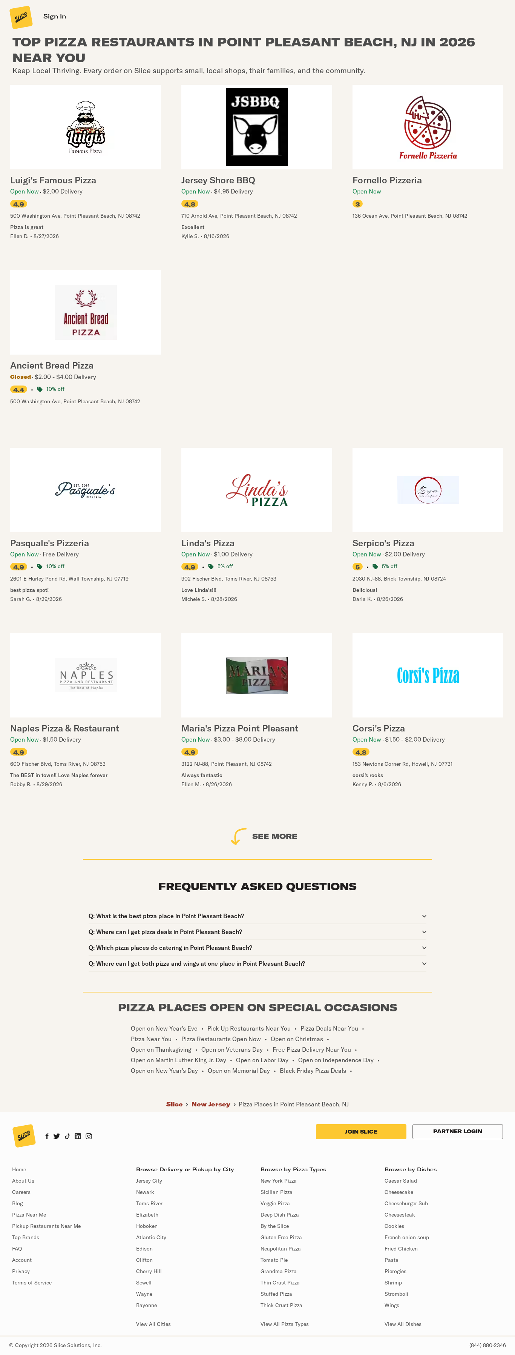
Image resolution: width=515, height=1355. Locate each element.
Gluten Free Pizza (281, 1237)
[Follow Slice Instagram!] (89, 1137)
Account (22, 1260)
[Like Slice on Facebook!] (47, 1137)
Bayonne (146, 1305)
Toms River (149, 1203)
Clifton (144, 1260)
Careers (21, 1192)
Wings (392, 1305)
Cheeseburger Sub (406, 1203)
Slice (174, 1104)
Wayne (144, 1293)
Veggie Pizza (275, 1203)
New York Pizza (279, 1180)
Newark (145, 1192)
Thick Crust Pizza (281, 1305)
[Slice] (20, 17)
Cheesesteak (400, 1214)
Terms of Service (32, 1282)
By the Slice (275, 1226)
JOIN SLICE (361, 1131)
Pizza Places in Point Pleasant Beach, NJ (294, 1104)
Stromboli (396, 1293)
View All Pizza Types (285, 1324)
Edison (144, 1248)
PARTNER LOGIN (457, 1131)
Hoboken (147, 1226)
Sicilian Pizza (277, 1192)
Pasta (392, 1260)
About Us (23, 1180)
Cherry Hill (149, 1271)
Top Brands (25, 1237)
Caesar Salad (401, 1180)
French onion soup (407, 1237)
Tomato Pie (274, 1260)
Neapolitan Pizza (281, 1248)
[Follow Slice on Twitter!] (56, 1137)
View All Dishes (403, 1324)
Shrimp (393, 1282)
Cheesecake (399, 1192)
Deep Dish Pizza (280, 1214)
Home (19, 1169)
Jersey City (149, 1180)
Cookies (394, 1226)
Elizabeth (147, 1214)
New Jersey (211, 1104)
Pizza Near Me (29, 1214)
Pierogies (395, 1271)
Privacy (21, 1271)
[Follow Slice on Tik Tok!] (67, 1137)
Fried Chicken (401, 1248)
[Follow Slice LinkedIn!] (78, 1137)
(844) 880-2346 (487, 1345)
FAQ (17, 1248)
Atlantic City (151, 1237)
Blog (17, 1203)
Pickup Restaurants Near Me (46, 1226)
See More (274, 836)
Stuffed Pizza (276, 1293)
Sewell (144, 1282)
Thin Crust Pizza (280, 1282)
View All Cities (153, 1324)
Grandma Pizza (279, 1271)
